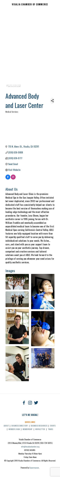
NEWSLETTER (40, 429)
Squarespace (34, 467)
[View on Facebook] (7, 178)
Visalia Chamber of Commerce (30, 4)
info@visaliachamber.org (30, 446)
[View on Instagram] (13, 178)
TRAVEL (50, 429)
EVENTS (53, 425)
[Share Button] (52, 101)
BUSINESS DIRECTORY (19, 425)
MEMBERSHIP (27, 429)
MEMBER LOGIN (14, 429)
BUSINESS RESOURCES (39, 425)
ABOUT (6, 425)
